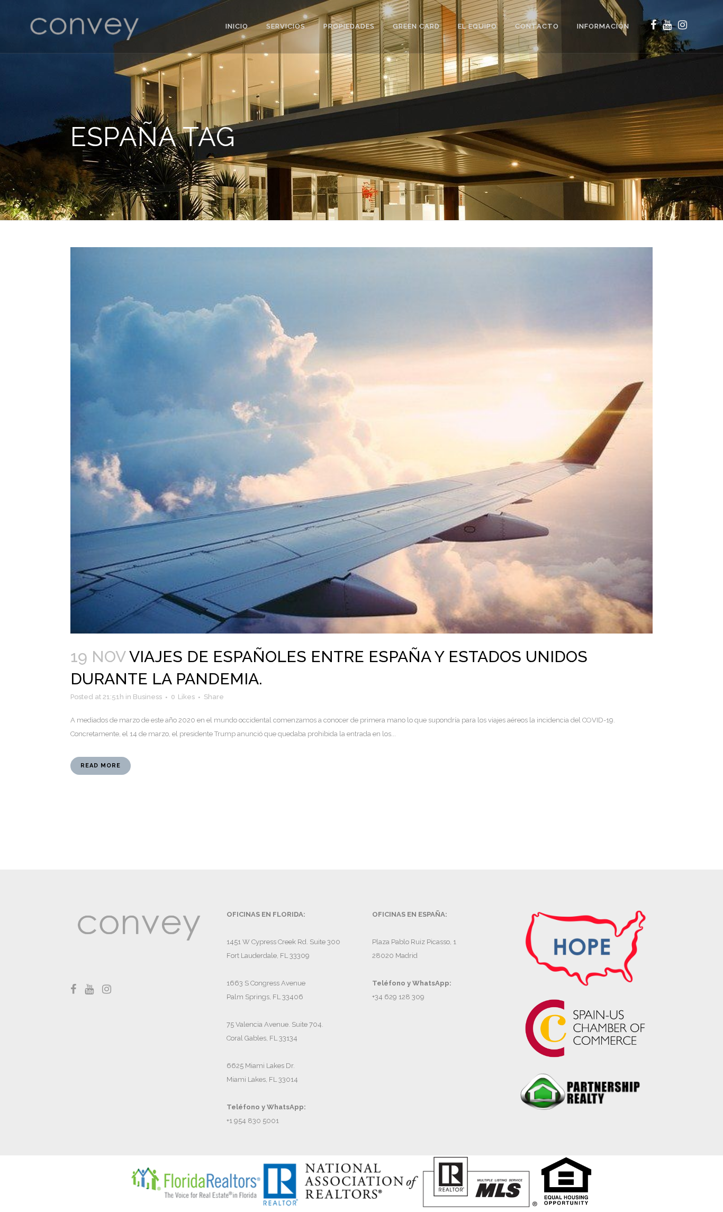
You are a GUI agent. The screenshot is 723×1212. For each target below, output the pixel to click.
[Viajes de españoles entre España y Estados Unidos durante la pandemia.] (361, 440)
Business (147, 697)
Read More (100, 765)
